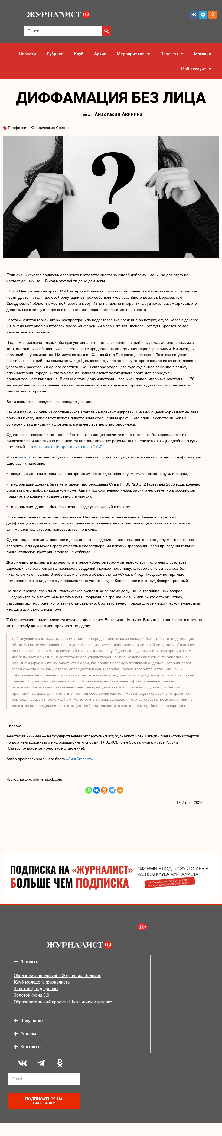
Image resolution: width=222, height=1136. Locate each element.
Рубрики (55, 53)
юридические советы (50, 127)
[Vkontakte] (96, 790)
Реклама (29, 1033)
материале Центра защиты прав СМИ (67, 447)
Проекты (169, 53)
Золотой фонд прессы (36, 988)
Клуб (78, 53)
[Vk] (194, 15)
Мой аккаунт (193, 69)
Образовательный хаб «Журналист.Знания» (57, 975)
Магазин (202, 53)
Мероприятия (131, 53)
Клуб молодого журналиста (42, 982)
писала (24, 457)
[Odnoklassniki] (212, 15)
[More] (120, 790)
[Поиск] (106, 31)
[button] (79, 961)
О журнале (31, 1020)
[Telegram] (203, 15)
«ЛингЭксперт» (79, 759)
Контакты (30, 1046)
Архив (100, 53)
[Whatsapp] (88, 790)
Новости (27, 53)
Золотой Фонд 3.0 (31, 995)
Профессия (18, 127)
